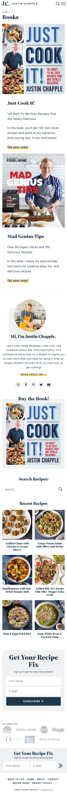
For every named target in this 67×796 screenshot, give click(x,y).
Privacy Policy (42, 783)
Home (5, 12)
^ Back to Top (15, 779)
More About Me (32, 374)
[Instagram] (18, 384)
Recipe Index (21, 783)
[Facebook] (26, 384)
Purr (51, 789)
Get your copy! (17, 147)
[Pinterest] (33, 384)
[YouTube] (48, 384)
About (41, 779)
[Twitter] (41, 384)
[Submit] (61, 489)
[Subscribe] (61, 765)
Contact (53, 779)
